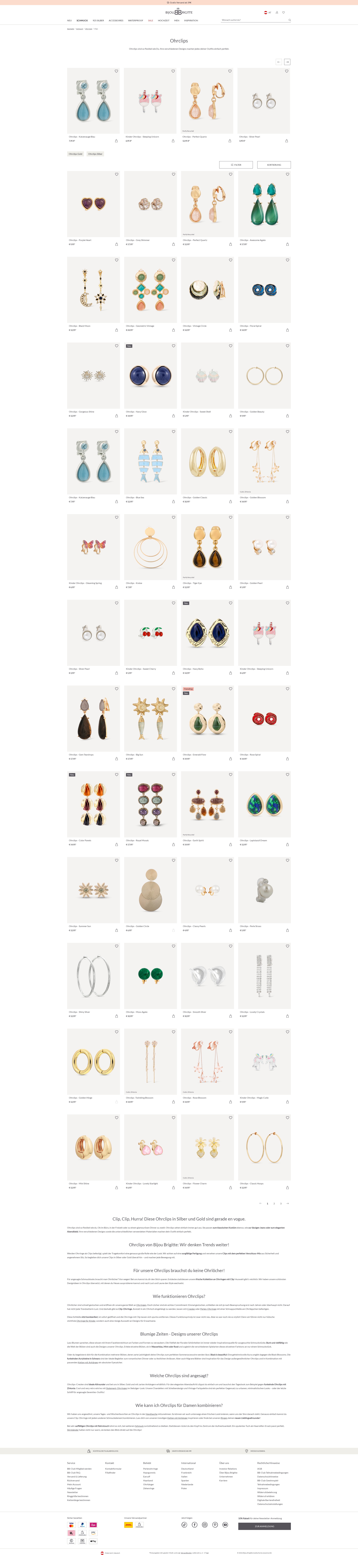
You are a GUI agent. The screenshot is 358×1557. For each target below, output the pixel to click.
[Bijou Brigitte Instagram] (205, 1525)
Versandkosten (186, 1553)
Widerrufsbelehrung (267, 1492)
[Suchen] (289, 20)
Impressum (262, 1488)
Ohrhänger (148, 1484)
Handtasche (151, 1414)
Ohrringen (141, 1305)
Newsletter (72, 1492)
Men (176, 20)
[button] (276, 12)
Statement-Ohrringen (116, 1388)
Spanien (185, 1480)
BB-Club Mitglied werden (79, 1468)
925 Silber (98, 20)
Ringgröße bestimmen (77, 1496)
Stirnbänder (73, 1429)
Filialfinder (110, 1472)
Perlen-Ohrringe (208, 1309)
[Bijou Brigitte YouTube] (225, 1525)
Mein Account (74, 1484)
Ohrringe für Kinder (85, 1320)
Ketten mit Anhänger (88, 1362)
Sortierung (274, 164)
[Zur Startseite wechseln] (179, 11)
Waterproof (135, 20)
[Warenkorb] (290, 12)
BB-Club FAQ (73, 1472)
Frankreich (186, 1472)
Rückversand (73, 1480)
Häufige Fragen (74, 1488)
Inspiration (191, 20)
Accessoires (116, 20)
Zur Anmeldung (264, 1526)
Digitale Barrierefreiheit (268, 1500)
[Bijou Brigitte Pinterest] (215, 1525)
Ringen (224, 1418)
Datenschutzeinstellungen (270, 1504)
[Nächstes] (287, 62)
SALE (150, 20)
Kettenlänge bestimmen (78, 1500)
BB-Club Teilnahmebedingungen (272, 1472)
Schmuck (82, 20)
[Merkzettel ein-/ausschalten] (116, 71)
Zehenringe (148, 1488)
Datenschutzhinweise (267, 1476)
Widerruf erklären (266, 1496)
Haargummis (149, 1472)
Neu (69, 20)
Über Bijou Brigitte (228, 1472)
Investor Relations (228, 1468)
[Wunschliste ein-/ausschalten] (116, 174)
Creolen (191, 1309)
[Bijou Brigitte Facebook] (194, 1525)
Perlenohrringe (150, 1468)
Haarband (148, 1480)
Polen (184, 1488)
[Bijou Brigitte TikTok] (184, 1525)
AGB (259, 1468)
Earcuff (146, 1476)
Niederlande (187, 1484)
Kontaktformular (113, 1468)
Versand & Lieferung (77, 1476)
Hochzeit (163, 20)
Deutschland (187, 1468)
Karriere (223, 1480)
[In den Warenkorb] (116, 140)
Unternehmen (226, 1476)
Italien (184, 1476)
